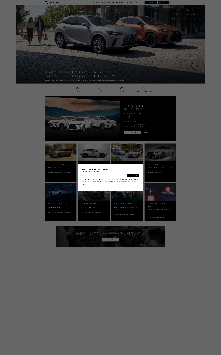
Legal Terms (103, 182)
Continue (133, 175)
